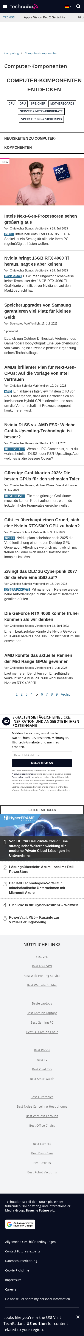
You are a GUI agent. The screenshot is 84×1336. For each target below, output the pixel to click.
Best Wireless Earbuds (42, 1116)
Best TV (42, 1060)
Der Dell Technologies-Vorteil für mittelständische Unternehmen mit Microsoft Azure (37, 888)
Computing (11, 53)
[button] (5, 6)
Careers (10, 1289)
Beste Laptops (42, 1003)
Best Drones (42, 1163)
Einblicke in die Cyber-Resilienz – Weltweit (43, 905)
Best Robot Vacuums (42, 1172)
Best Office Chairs (42, 1125)
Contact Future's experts (22, 1251)
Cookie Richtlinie (17, 1270)
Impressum (13, 1280)
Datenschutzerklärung (23, 777)
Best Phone (42, 1050)
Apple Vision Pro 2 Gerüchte (44, 17)
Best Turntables (42, 1097)
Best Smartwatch (42, 1079)
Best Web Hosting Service (42, 976)
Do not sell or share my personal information (37, 1299)
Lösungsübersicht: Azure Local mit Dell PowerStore (41, 869)
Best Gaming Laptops (42, 1013)
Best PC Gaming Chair (42, 1032)
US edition (36, 1323)
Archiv (65, 694)
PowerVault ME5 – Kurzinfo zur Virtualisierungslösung (34, 920)
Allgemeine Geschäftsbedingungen (30, 1242)
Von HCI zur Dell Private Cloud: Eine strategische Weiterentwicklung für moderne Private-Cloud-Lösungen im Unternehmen (39, 848)
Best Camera (42, 1144)
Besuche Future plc (40, 1210)
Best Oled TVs (42, 1069)
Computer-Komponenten (41, 53)
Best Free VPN (42, 966)
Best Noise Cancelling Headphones (42, 1106)
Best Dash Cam (42, 1153)
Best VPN (42, 957)
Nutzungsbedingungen (23, 773)
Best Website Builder (42, 985)
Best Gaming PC (42, 1022)
